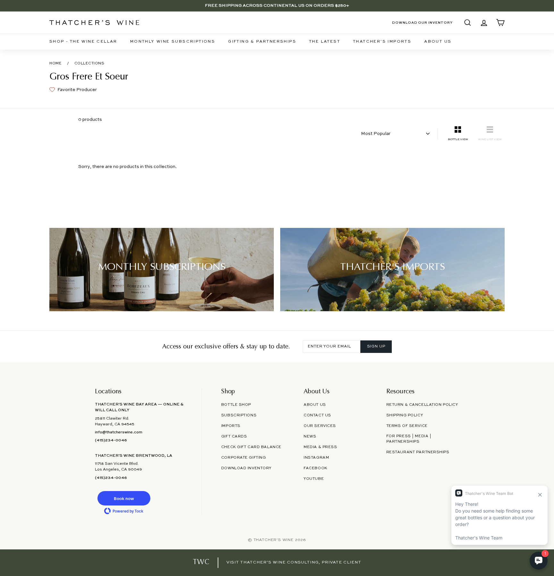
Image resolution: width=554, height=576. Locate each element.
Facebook (315, 468)
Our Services (320, 426)
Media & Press (320, 447)
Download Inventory (246, 468)
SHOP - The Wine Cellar (83, 42)
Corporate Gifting (243, 458)
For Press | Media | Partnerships (409, 439)
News (310, 436)
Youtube (314, 479)
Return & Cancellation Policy (422, 405)
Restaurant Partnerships (417, 452)
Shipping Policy (404, 415)
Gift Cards (234, 436)
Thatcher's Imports (382, 42)
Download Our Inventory (422, 22)
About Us (437, 42)
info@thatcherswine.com (118, 432)
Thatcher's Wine (274, 540)
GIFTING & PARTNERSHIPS (262, 42)
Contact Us (317, 415)
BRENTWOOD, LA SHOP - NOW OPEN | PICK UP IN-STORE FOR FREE (277, 7)
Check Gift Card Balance (251, 447)
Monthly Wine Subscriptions (172, 42)
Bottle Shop (236, 405)
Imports (230, 426)
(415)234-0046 (111, 440)
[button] (123, 498)
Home (55, 63)
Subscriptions (238, 415)
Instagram (316, 458)
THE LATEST (324, 42)
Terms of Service (407, 426)
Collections (89, 63)
